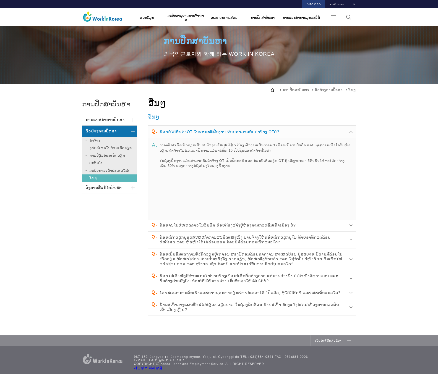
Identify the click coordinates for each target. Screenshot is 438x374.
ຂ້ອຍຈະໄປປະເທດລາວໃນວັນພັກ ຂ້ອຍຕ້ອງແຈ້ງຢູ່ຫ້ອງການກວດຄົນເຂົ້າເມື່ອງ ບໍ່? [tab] (228, 225)
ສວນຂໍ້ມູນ (147, 17)
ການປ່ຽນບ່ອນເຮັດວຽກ (107, 155)
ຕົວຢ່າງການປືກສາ (101, 131)
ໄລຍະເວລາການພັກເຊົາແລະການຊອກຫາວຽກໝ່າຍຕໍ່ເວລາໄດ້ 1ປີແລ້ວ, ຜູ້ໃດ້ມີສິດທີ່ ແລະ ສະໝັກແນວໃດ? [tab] (250, 293)
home (272, 90)
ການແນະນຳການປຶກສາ (105, 120)
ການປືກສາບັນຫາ (263, 17)
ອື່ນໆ (93, 178)
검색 (348, 17)
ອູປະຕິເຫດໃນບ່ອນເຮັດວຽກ (110, 148)
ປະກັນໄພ (96, 163)
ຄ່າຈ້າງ (94, 140)
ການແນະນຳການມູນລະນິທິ (301, 17)
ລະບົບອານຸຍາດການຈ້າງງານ (185, 17)
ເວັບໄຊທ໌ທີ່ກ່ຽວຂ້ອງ (328, 340)
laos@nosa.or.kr (166, 360)
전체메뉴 (333, 17)
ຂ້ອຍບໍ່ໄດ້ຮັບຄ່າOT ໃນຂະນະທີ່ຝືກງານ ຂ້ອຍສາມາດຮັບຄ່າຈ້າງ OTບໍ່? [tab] (219, 132)
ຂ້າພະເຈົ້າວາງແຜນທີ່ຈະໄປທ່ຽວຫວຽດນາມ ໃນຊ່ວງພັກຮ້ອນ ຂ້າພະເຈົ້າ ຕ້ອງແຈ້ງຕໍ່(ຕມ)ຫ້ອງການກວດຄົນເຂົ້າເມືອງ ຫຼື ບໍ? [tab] (249, 307)
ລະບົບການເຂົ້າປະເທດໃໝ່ (109, 170)
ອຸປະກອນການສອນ (224, 17)
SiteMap (314, 4)
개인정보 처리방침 (148, 368)
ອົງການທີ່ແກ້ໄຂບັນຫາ (104, 187)
